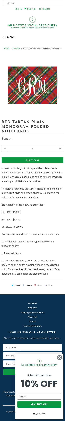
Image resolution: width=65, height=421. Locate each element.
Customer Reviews (33, 326)
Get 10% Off (39, 404)
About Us (32, 307)
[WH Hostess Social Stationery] (32, 23)
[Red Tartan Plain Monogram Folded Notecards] (32, 84)
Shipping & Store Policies (32, 312)
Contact (32, 321)
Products (16, 48)
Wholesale (32, 317)
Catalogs (32, 303)
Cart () (31, 9)
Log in (18, 9)
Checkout (44, 9)
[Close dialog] (59, 357)
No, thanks (39, 413)
